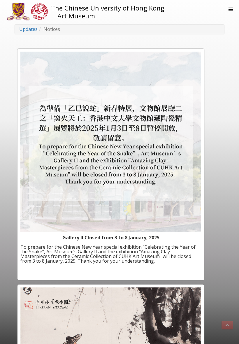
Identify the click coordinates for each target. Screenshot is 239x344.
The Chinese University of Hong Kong (107, 7)
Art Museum (76, 15)
